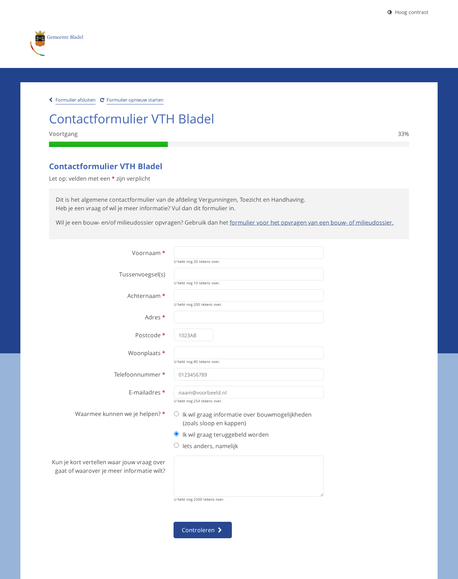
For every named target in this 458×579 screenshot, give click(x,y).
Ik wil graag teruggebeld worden (225, 434)
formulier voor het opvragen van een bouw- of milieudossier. (312, 222)
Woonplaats (146, 353)
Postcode (150, 335)
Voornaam (148, 253)
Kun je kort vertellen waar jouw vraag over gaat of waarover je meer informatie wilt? (108, 466)
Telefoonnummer (139, 374)
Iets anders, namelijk (210, 446)
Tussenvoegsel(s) (142, 274)
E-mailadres (147, 392)
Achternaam (146, 296)
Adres (155, 317)
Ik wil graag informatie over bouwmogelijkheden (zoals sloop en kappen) (247, 419)
